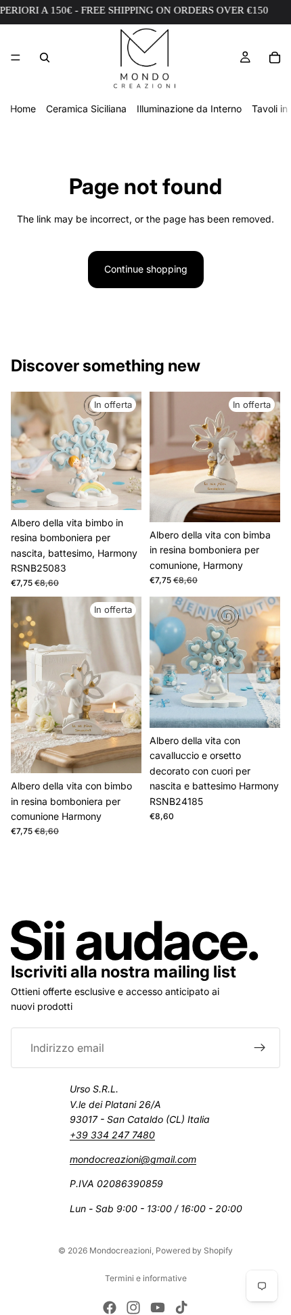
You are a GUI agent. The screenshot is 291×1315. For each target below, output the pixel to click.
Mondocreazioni (120, 1250)
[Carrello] (275, 57)
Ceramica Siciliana (86, 108)
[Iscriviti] (260, 1048)
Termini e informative (146, 1278)
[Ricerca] (45, 57)
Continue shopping (145, 269)
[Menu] (15, 57)
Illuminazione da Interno (189, 108)
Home (23, 108)
